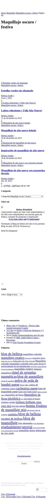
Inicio (3, 13)
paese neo (22, 392)
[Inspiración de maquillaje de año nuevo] (18, 143)
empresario (28, 358)
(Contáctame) (33, 219)
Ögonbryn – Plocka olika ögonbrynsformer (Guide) (22, 327)
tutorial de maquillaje (7, 381)
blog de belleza (11, 354)
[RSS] (25, 470)
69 (9, 186)
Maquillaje (10, 13)
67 (5, 186)
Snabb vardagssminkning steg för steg (28, 335)
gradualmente (11, 427)
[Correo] (17, 470)
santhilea (13, 414)
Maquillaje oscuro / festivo (27, 13)
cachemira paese (27, 388)
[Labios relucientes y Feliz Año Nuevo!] (18, 103)
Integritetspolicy (24, 456)
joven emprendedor (39, 427)
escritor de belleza (12, 418)
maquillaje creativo (13, 357)
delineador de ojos (6, 361)
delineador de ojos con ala (24, 361)
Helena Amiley (7, 96)
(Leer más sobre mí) (18, 219)
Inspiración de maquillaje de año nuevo (22, 150)
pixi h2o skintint (18, 406)
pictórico (14, 398)
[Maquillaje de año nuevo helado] (15, 123)
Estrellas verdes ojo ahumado (17, 90)
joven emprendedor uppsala (9, 430)
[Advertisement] (24, 56)
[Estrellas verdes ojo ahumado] (14, 83)
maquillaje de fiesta (14, 395)
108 (13, 186)
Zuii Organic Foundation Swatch (27, 342)
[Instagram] (10, 470)
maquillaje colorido (32, 354)
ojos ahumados (25, 423)
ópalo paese (32, 392)
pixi (22, 399)
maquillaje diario (38, 358)
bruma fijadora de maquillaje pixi (24, 408)
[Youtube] (32, 470)
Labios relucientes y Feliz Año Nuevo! (21, 110)
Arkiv (3, 294)
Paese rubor (24, 385)
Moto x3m (10, 326)
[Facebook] (3, 470)
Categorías (5, 196)
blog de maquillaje (30, 376)
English (27, 497)
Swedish (12, 497)
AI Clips (10, 330)
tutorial (27, 427)
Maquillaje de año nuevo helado (18, 130)
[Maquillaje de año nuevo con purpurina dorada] (22, 163)
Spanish (12, 494)
